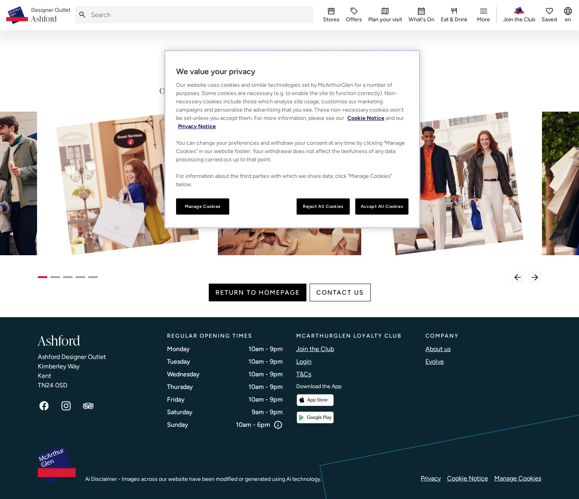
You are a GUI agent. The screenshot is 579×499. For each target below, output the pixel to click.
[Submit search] (82, 14)
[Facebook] (44, 406)
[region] (292, 139)
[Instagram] (66, 406)
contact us (340, 292)
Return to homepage (257, 292)
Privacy (431, 478)
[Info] (278, 425)
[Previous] (517, 277)
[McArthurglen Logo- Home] (17, 15)
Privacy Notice (197, 126)
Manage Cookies (517, 478)
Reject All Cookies (323, 206)
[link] (51, 15)
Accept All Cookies (382, 206)
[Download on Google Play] (315, 417)
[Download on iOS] (315, 400)
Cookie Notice (467, 478)
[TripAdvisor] (88, 406)
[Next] (535, 277)
